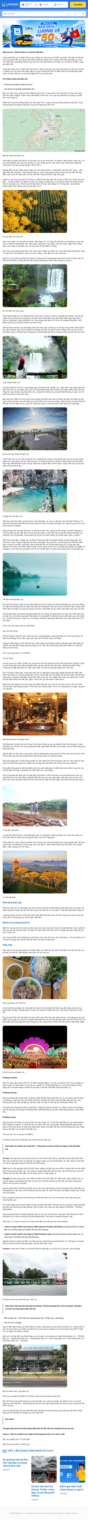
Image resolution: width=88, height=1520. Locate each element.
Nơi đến (46, 5)
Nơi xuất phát (28, 4)
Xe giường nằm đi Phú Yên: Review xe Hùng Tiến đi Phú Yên (15, 1462)
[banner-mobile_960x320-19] (44, 34)
